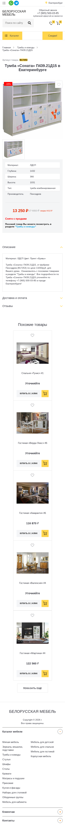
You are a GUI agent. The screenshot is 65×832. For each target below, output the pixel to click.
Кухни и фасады (11, 787)
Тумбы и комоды (11, 754)
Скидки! (52, 35)
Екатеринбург (56, 3)
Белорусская (13, 13)
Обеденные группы (12, 797)
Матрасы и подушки (13, 778)
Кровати (6, 773)
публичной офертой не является (48, 16)
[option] (32, 109)
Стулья (6, 759)
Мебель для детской (42, 742)
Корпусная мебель (41, 756)
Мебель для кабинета (14, 802)
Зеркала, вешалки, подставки (12, 748)
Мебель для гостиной (42, 751)
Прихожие (7, 783)
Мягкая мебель (10, 742)
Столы (6, 769)
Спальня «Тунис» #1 (32, 373)
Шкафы (6, 764)
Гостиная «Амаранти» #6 (32, 513)
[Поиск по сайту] (29, 23)
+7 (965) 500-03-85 (48, 13)
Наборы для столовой (14, 792)
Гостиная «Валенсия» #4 (32, 583)
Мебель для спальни (42, 746)
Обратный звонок (48, 10)
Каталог (14, 35)
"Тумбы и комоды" (25, 226)
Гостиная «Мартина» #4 (32, 653)
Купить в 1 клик (29, 393)
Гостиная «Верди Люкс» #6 (32, 443)
